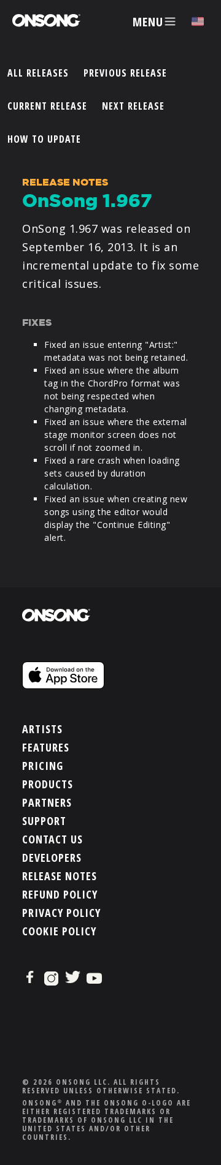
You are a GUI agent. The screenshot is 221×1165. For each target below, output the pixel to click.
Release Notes (59, 876)
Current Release (47, 106)
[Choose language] (198, 21)
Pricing (42, 765)
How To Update (44, 139)
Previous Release (125, 73)
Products (47, 784)
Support (44, 820)
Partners (47, 802)
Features (45, 747)
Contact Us (52, 839)
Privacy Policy (61, 912)
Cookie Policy (59, 931)
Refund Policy (60, 894)
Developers (52, 857)
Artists (42, 729)
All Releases (38, 73)
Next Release (133, 106)
